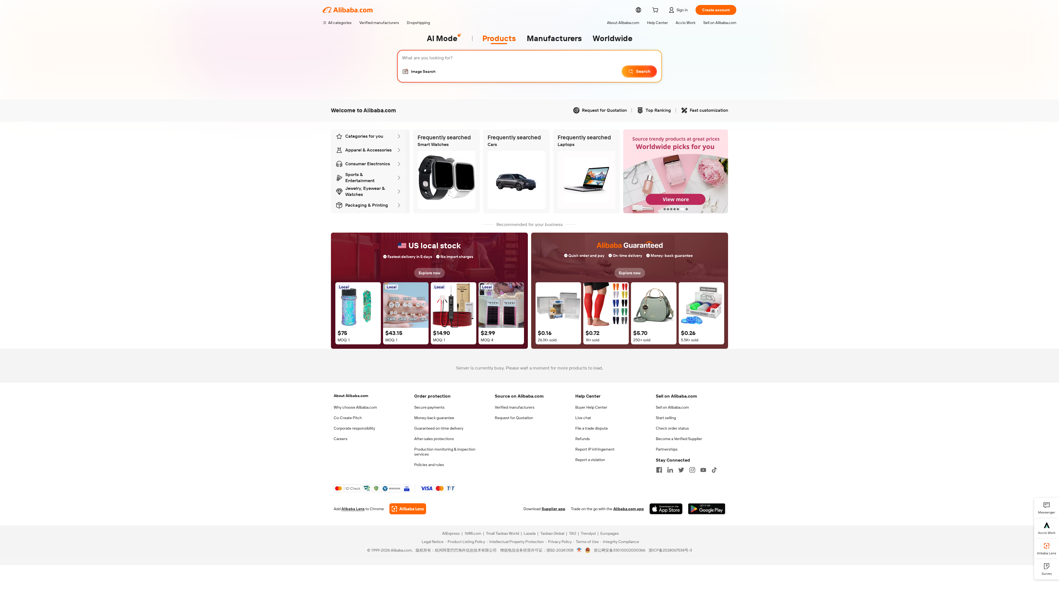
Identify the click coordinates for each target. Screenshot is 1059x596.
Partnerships (667, 449)
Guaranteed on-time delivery (438, 428)
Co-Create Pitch (348, 418)
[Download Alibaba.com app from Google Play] (706, 508)
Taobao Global (552, 533)
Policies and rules (429, 464)
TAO (572, 533)
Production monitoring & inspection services (444, 451)
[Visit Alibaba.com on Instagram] (692, 470)
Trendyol (588, 533)
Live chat (583, 418)
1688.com (472, 533)
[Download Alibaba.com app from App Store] (666, 508)
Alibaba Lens (353, 509)
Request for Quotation (514, 418)
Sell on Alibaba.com (672, 407)
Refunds (582, 439)
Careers (340, 439)
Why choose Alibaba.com (355, 407)
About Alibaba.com (351, 395)
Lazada (530, 533)
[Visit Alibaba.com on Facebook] (659, 470)
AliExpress (451, 533)
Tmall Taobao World (502, 533)
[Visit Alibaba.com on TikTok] (714, 470)
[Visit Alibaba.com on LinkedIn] (670, 470)
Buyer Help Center (591, 407)
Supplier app (553, 509)
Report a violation (590, 459)
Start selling (666, 418)
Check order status (672, 428)
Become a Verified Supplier (679, 439)
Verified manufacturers (514, 407)
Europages (609, 533)
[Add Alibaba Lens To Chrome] (407, 508)
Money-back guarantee (434, 418)
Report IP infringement (594, 449)
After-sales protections (434, 439)
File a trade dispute (591, 428)
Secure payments (429, 407)
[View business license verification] (579, 550)
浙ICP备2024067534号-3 (670, 550)
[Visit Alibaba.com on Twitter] (681, 470)
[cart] (656, 11)
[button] (418, 71)
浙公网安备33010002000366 (619, 550)
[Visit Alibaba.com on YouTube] (703, 470)
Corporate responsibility (354, 428)
